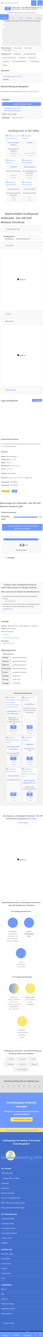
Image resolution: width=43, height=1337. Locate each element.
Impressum (4, 1299)
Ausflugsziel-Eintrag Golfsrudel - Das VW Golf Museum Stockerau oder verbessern (14, 1003)
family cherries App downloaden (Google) (13, 1203)
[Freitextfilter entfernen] (34, 3)
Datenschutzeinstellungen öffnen (26, 1130)
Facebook (22, 1059)
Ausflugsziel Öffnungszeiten (13, 110)
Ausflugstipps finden (7, 1173)
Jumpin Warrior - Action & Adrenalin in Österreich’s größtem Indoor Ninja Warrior (13, 712)
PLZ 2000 (13, 459)
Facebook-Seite (5, 1273)
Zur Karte (6, 634)
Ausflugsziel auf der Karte (12, 108)
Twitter (33, 1059)
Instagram (4, 1268)
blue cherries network (7, 1254)
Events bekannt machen (8, 1228)
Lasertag (30, 142)
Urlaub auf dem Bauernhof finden (10, 1198)
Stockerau (9, 462)
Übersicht (4, 18)
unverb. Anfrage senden (22, 104)
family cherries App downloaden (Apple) (12, 1207)
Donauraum (12, 478)
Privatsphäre (10, 1130)
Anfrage (39, 18)
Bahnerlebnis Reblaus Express (13, 748)
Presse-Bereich (5, 1259)
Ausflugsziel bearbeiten (8, 1218)
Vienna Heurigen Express (13, 144)
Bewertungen (30, 18)
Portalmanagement (6, 1313)
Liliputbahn (30, 744)
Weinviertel (20, 478)
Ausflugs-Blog (5, 1188)
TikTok (3, 1278)
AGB (2, 1294)
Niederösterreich (15, 465)
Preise (8, 314)
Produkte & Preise (6, 1238)
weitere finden (29, 934)
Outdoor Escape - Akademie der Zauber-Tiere (29, 782)
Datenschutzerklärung (7, 1304)
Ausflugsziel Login (8, 1323)
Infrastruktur (10, 390)
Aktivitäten (9, 321)
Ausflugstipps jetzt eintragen (22, 1119)
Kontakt (14, 491)
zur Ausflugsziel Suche (2, 8)
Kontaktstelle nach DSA (8, 1308)
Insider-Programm (6, 1263)
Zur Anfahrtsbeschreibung (11, 638)
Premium (39, 132)
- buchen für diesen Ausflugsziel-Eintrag (22, 1033)
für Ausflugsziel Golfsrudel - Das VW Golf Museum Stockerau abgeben (13, 936)
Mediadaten (4, 1243)
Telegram (23, 1064)
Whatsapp (11, 1064)
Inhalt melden (23, 823)
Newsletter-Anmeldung (7, 1193)
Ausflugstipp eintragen (7, 1223)
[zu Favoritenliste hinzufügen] (2, 22)
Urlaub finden (5, 1183)
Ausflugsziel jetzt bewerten (23, 527)
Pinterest (34, 1064)
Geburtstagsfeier (29, 167)
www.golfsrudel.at (17, 117)
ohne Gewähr (31, 819)
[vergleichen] (2, 27)
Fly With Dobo (29, 704)
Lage (13, 18)
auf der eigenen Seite (30, 1000)
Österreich (9, 469)
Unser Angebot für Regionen (9, 1233)
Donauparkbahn (29, 189)
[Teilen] (35, 1334)
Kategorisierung (12, 229)
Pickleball (13, 167)
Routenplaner (38, 400)
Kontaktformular (8, 609)
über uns (3, 1289)
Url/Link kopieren (22, 1069)
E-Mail (11, 1059)
